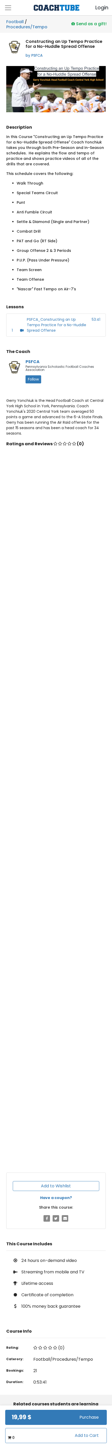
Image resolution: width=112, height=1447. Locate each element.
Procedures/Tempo (26, 26)
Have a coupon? (56, 1197)
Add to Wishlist (56, 1186)
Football (15, 22)
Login (97, 7)
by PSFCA (34, 55)
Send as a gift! (91, 24)
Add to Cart (87, 1435)
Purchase (89, 1417)
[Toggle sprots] (8, 8)
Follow (33, 379)
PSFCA (33, 362)
